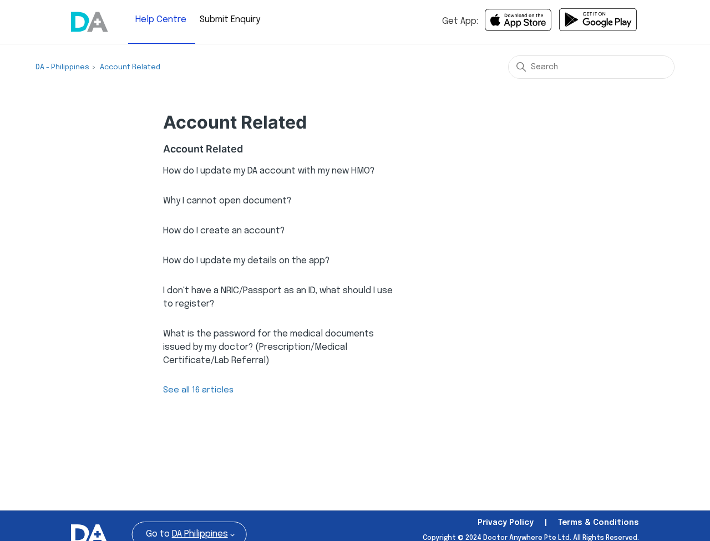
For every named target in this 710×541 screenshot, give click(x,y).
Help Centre (160, 19)
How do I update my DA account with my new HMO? (268, 171)
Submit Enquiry (230, 19)
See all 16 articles (198, 390)
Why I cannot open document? (227, 201)
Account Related (130, 67)
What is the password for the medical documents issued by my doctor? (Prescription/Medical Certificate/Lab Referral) (268, 347)
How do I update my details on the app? (246, 261)
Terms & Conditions (598, 523)
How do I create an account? (224, 231)
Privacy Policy (506, 523)
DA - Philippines (62, 67)
